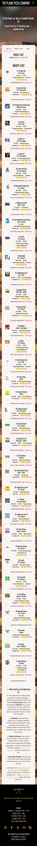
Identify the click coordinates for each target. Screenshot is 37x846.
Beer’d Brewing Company (22, 313)
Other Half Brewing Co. (24, 428)
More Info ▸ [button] (28, 82)
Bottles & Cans (18, 48)
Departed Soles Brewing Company (22, 618)
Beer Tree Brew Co (24, 92)
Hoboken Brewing (24, 143)
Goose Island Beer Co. (18, 175)
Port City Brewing (27, 277)
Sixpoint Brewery (27, 504)
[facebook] (12, 827)
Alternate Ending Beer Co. (25, 158)
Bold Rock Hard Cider (24, 649)
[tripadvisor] (24, 827)
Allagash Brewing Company (22, 296)
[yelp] (18, 827)
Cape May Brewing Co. (24, 519)
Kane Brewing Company (18, 262)
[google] (30, 827)
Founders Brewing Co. (22, 668)
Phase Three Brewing (25, 565)
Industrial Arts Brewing (24, 460)
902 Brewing (25, 207)
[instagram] (6, 827)
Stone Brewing (27, 534)
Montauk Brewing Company (22, 192)
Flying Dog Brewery (24, 492)
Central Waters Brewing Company (22, 226)
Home (15, 789)
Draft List (8, 48)
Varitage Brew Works (18, 128)
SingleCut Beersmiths (18, 77)
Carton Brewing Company (22, 243)
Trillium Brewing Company (24, 381)
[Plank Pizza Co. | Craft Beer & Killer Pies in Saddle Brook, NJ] (16, 3)
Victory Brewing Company (24, 551)
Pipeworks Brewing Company (22, 601)
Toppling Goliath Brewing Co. (22, 111)
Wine (28, 48)
